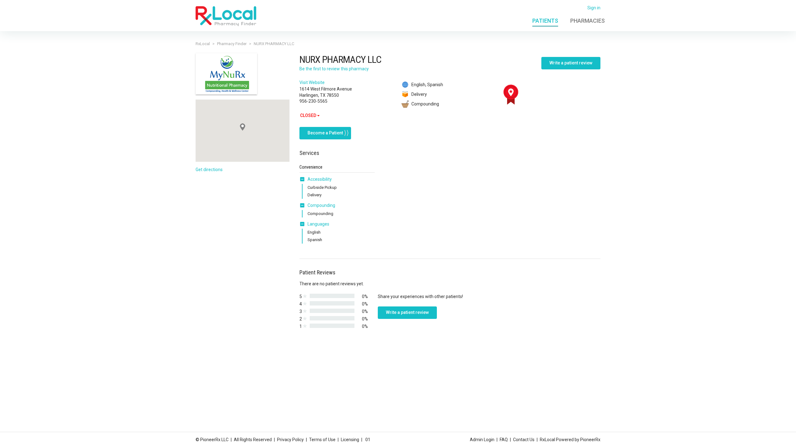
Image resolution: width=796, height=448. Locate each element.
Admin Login (482, 439)
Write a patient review (570, 62)
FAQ (504, 439)
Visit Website (312, 82)
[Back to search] (226, 15)
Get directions (209, 169)
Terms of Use (322, 439)
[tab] (315, 179)
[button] (303, 179)
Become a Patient (325, 132)
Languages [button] (318, 224)
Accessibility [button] (320, 179)
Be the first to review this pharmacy (334, 68)
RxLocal (203, 43)
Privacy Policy (290, 439)
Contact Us (524, 439)
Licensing (350, 439)
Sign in (593, 7)
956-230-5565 (313, 101)
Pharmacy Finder (232, 43)
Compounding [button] (321, 205)
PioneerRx (590, 439)
